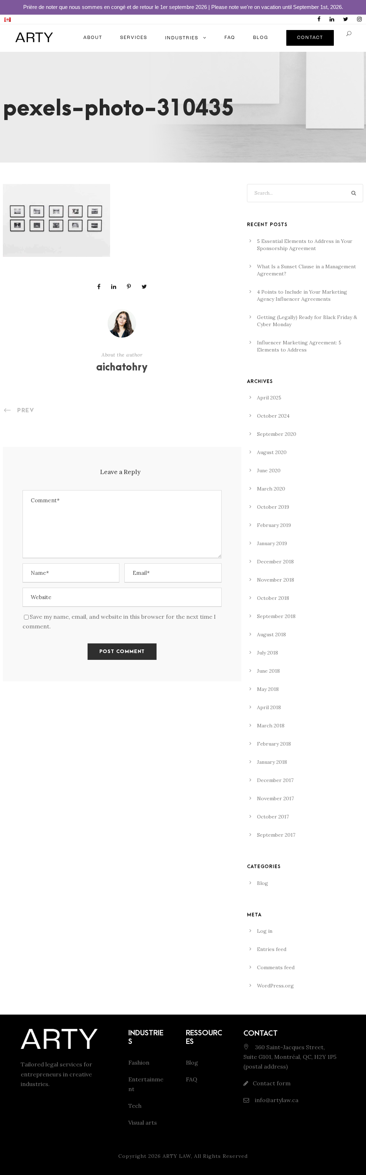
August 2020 (272, 452)
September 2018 (276, 616)
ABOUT (92, 37)
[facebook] (319, 19)
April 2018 (269, 707)
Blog (262, 883)
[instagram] (359, 19)
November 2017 (275, 798)
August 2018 (271, 634)
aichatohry (122, 367)
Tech (135, 1105)
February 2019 (274, 525)
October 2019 (273, 507)
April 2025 (269, 397)
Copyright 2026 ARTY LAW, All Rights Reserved (183, 1156)
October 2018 (273, 598)
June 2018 (268, 671)
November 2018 (275, 580)
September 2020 (276, 434)
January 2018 (272, 762)
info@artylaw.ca (275, 1100)
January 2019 (272, 543)
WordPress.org (275, 985)
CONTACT (310, 37)
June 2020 (269, 470)
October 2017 (273, 816)
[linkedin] (332, 19)
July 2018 (267, 652)
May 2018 (268, 689)
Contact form (272, 1083)
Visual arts (142, 1122)
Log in (264, 931)
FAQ (229, 37)
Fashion (138, 1062)
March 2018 (271, 725)
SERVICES (133, 37)
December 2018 (275, 561)
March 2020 (271, 489)
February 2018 (274, 744)
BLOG (260, 37)
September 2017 (276, 835)
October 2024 (273, 416)
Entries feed (271, 949)
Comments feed (276, 967)
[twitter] (345, 19)
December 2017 (275, 780)
